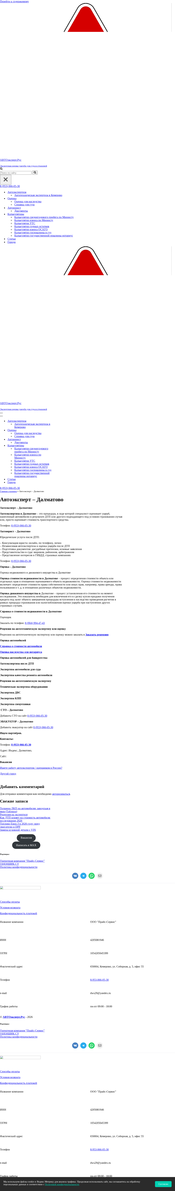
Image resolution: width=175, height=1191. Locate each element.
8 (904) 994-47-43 (35, 623)
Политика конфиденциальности (18, 867)
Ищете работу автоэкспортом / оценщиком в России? (31, 767)
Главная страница (8, 491)
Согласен (163, 1184)
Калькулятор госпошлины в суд (32, 232)
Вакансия (26, 837)
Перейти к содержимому (14, 1)
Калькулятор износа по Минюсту (33, 220)
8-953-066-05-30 (99, 979)
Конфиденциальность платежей (18, 913)
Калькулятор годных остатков (31, 226)
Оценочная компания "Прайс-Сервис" (22, 860)
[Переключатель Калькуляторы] (60, 445)
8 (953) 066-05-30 (10, 186)
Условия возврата (10, 907)
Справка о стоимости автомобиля (21, 646)
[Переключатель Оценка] (60, 430)
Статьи (12, 238)
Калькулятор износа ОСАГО (31, 229)
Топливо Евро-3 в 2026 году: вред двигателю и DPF (20, 825)
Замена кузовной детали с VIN (18, 829)
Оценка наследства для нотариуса (21, 652)
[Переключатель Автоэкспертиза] (60, 421)
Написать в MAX (26, 845)
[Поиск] (1, 168)
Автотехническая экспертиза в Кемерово (38, 195)
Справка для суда (24, 204)
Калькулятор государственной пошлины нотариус (43, 235)
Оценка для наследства (27, 201)
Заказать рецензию (97, 634)
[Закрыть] (5, 180)
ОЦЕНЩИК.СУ (9, 863)
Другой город (8, 773)
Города (12, 242)
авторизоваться (61, 793)
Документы (21, 210)
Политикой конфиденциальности (62, 1184)
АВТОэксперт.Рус (14, 1017)
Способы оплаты (10, 901)
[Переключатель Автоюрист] (60, 439)
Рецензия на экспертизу (14, 814)
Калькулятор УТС (24, 223)
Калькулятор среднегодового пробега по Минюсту (44, 217)
